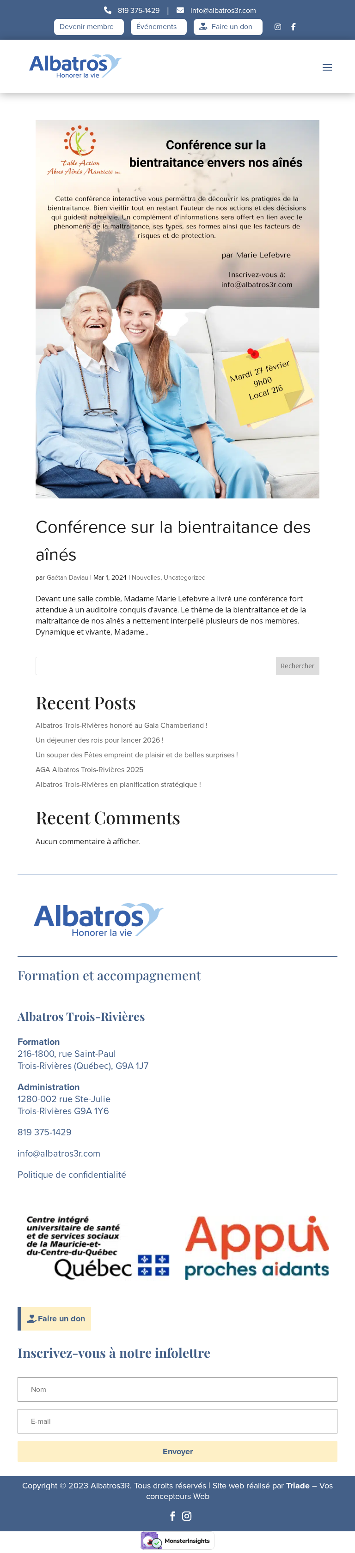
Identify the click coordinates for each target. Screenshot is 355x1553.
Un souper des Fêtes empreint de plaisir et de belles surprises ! (137, 755)
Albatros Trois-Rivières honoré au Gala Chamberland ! (122, 725)
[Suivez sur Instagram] (187, 1516)
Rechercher (297, 665)
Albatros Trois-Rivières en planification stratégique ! (118, 784)
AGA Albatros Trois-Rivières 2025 (89, 769)
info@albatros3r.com (222, 10)
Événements (156, 27)
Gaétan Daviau (67, 577)
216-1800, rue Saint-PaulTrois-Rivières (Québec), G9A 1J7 (83, 1060)
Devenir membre (87, 27)
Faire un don (231, 27)
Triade (298, 1486)
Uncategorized (185, 577)
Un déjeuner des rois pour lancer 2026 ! (100, 740)
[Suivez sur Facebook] (173, 1516)
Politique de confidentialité (72, 1174)
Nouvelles (146, 577)
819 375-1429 (137, 10)
